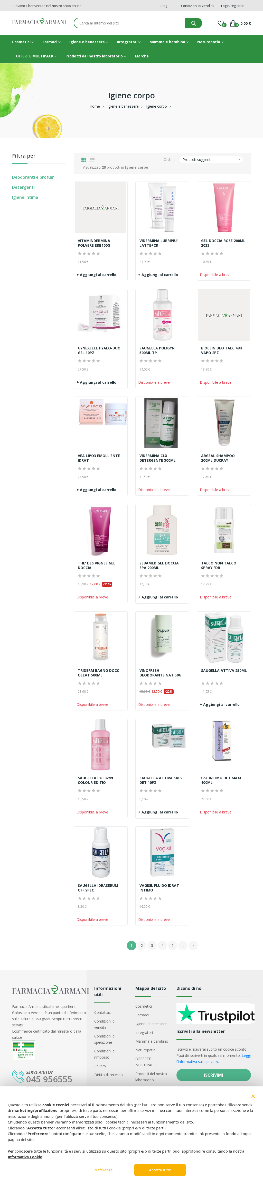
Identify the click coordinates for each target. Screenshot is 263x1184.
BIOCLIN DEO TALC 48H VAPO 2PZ (221, 350)
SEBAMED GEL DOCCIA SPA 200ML (159, 565)
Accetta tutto (160, 1169)
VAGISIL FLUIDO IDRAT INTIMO (159, 888)
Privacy (100, 1065)
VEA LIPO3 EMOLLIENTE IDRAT (99, 458)
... (183, 945)
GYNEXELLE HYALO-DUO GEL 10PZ (99, 350)
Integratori (127, 41)
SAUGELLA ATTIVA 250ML (224, 670)
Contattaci (102, 1012)
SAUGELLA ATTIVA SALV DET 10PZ (161, 780)
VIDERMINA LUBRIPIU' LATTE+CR (158, 243)
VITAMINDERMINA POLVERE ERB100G (94, 243)
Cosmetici (22, 41)
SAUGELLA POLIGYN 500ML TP (157, 350)
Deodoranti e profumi (33, 177)
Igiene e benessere (87, 41)
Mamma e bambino (167, 41)
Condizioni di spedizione (104, 1039)
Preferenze (102, 1169)
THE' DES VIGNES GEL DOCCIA (96, 565)
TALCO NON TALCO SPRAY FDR (218, 565)
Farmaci (50, 41)
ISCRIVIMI (213, 1075)
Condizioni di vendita (104, 1024)
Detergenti (23, 187)
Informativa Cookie (25, 1156)
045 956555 (49, 1079)
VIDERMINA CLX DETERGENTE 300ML (157, 458)
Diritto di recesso (108, 1074)
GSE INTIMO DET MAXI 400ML (221, 780)
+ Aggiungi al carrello (96, 274)
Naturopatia (209, 41)
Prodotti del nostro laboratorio (94, 56)
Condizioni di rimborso (104, 1054)
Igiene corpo (156, 106)
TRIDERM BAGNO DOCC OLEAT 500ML (98, 672)
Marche (142, 56)
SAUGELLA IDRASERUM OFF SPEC (98, 888)
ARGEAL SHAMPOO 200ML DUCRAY (218, 458)
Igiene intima (25, 197)
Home (95, 106)
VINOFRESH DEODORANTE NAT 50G (160, 672)
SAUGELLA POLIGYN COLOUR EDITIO (95, 780)
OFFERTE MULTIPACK (35, 56)
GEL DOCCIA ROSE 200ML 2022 (223, 243)
